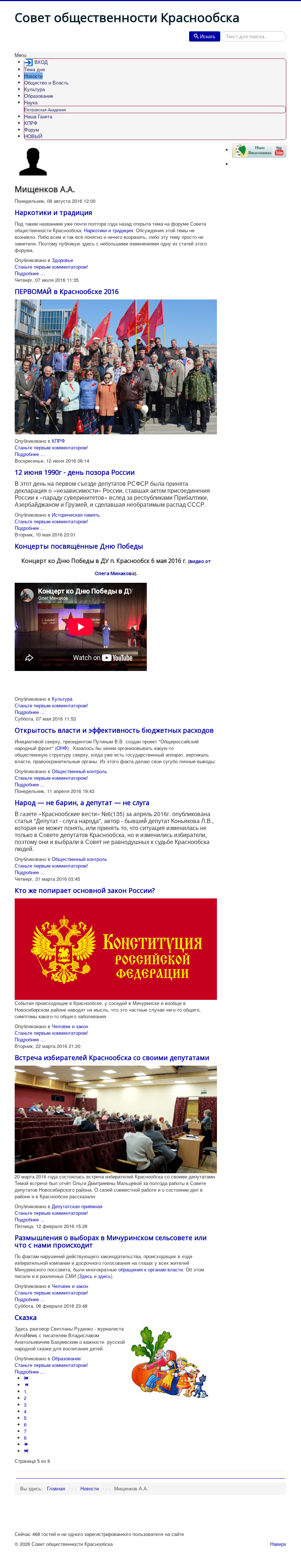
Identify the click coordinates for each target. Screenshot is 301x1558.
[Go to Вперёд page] (27, 1444)
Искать (207, 36)
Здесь (86, 1275)
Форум (31, 129)
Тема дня (34, 69)
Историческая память (76, 514)
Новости (33, 75)
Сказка (26, 1317)
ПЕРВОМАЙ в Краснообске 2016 (67, 291)
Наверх (278, 1543)
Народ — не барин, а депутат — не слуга (82, 802)
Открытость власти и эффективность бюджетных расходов (114, 730)
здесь (104, 1275)
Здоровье (62, 259)
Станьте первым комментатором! (51, 266)
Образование (38, 95)
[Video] (259, 149)
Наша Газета (38, 116)
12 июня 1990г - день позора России (75, 472)
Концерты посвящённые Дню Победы (79, 546)
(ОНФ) (62, 747)
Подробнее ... (30, 273)
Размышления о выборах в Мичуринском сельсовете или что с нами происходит (111, 1241)
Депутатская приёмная (77, 1206)
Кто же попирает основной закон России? (85, 890)
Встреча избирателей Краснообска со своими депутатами (112, 1057)
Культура (34, 89)
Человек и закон (70, 1026)
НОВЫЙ (33, 136)
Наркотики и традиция (53, 212)
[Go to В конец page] (27, 1450)
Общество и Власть (46, 82)
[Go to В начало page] (27, 1378)
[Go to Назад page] (27, 1384)
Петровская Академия (45, 109)
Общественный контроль (79, 771)
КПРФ (30, 122)
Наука (30, 102)
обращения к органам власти (150, 1269)
